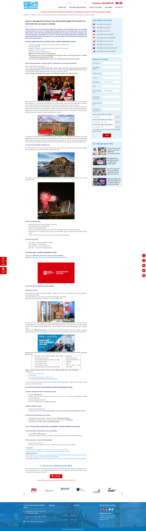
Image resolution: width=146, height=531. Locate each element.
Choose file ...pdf (98, 127)
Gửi (107, 135)
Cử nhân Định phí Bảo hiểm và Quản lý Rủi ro (41, 377)
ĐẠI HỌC (33, 14)
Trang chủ (62, 7)
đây (44, 66)
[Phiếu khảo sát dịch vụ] (144, 275)
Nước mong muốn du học (96, 97)
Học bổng (108, 7)
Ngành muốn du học (97, 103)
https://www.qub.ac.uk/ (40, 50)
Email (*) (95, 78)
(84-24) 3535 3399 (35, 516)
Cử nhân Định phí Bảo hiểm (36, 373)
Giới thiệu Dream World (77, 7)
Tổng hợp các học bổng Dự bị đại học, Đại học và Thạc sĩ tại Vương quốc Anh (47, 449)
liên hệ (57, 476)
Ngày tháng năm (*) (96, 68)
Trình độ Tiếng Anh (97, 91)
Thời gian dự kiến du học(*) (96, 109)
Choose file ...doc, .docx (100, 122)
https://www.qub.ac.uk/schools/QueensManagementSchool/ (49, 257)
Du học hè (118, 7)
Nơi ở (94, 86)
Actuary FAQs (32, 375)
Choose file (97, 117)
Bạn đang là (96, 82)
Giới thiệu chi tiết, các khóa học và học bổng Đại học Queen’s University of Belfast (48, 451)
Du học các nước (95, 7)
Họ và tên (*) (96, 63)
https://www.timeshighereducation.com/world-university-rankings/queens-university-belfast (62, 458)
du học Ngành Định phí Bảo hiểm (58, 382)
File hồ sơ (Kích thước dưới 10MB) (102, 114)
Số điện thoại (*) (97, 73)
